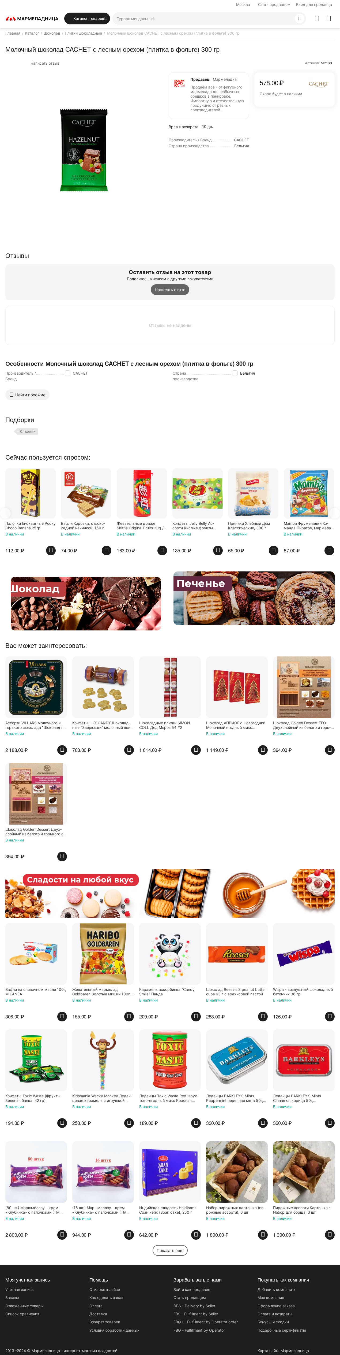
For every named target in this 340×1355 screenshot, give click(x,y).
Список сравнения (22, 1314)
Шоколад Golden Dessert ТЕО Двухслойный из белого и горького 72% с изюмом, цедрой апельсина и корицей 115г (302, 725)
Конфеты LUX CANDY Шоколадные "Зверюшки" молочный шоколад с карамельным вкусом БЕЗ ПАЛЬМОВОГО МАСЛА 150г (101, 725)
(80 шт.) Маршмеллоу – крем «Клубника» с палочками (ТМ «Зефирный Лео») (32, 1210)
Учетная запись (19, 1289)
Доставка (98, 1314)
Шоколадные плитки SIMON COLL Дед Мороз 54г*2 (164, 725)
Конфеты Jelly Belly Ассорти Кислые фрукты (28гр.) (193, 525)
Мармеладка (225, 79)
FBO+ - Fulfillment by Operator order (205, 1322)
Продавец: (200, 79)
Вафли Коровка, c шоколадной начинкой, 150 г (83, 525)
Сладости (27, 431)
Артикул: (312, 63)
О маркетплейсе (104, 1289)
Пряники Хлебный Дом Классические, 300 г (249, 525)
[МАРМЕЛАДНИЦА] (32, 18)
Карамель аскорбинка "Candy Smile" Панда (167, 991)
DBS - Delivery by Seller (194, 1306)
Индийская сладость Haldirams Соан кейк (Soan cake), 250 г (167, 1210)
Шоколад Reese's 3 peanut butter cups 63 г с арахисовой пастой (236, 991)
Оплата (96, 1306)
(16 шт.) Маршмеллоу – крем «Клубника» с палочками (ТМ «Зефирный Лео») (99, 1210)
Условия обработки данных (114, 1330)
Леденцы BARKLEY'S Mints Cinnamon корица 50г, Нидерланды (297, 1098)
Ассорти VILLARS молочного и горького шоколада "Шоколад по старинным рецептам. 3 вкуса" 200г (35, 725)
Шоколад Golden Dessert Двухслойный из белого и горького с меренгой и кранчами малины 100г (34, 831)
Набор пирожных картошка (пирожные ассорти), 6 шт (235, 1210)
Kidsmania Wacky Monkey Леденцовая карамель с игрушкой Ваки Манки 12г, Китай (102, 1098)
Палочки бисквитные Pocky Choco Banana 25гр (30, 525)
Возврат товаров (104, 1322)
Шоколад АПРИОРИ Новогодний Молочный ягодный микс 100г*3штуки (235, 725)
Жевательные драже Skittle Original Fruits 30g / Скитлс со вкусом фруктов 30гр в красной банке (141, 525)
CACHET (80, 373)
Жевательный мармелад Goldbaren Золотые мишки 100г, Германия (101, 991)
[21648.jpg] (83, 150)
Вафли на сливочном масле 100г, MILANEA (35, 991)
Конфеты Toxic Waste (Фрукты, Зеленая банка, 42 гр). (33, 1098)
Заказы (12, 1297)
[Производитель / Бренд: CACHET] (318, 83)
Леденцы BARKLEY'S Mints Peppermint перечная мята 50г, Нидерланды (234, 1098)
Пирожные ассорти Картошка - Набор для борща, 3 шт (301, 1210)
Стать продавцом (274, 4)
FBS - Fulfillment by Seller (195, 1314)
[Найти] (299, 18)
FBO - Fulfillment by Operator (199, 1330)
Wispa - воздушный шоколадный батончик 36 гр (303, 991)
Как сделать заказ (106, 1297)
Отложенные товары (24, 1306)
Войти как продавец (191, 1289)
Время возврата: (184, 126)
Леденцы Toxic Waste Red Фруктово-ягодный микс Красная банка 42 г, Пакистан (168, 1098)
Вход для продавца (314, 4)
